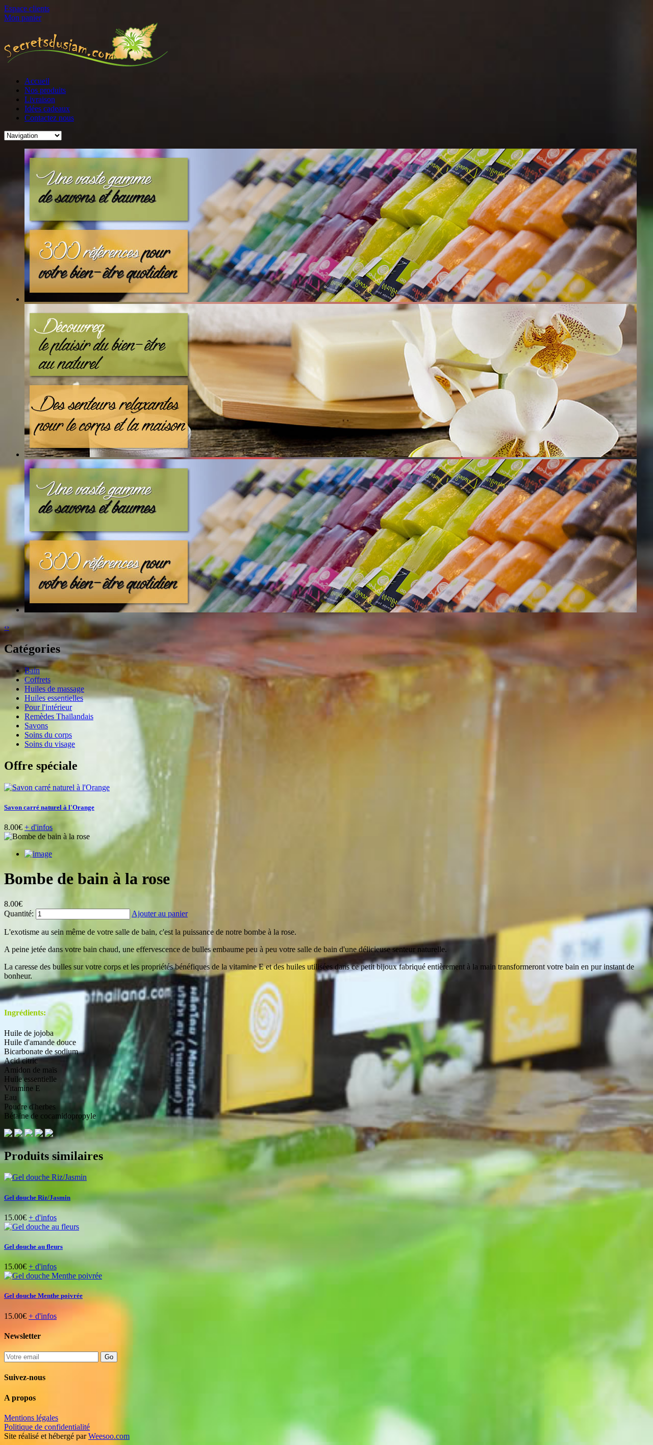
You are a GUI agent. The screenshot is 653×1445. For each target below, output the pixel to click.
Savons (36, 725)
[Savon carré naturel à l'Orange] (57, 787)
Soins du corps (48, 734)
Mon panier (22, 17)
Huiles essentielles (53, 698)
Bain (32, 670)
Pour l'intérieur (48, 707)
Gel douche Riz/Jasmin (37, 1197)
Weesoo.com (109, 1436)
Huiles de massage (54, 688)
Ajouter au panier (160, 913)
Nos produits (45, 90)
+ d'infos (38, 827)
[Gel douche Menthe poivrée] (53, 1275)
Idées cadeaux (47, 108)
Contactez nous (49, 117)
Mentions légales (31, 1417)
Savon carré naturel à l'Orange (49, 807)
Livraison (39, 99)
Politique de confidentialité (47, 1427)
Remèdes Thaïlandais (58, 716)
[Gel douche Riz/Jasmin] (45, 1177)
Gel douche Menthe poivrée (43, 1295)
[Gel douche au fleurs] (41, 1226)
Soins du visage (49, 744)
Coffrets (37, 679)
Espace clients (26, 8)
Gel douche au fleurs (33, 1246)
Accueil (36, 81)
